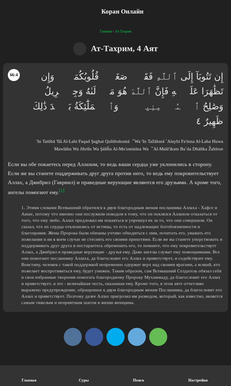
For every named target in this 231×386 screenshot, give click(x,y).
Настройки (198, 380)
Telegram (137, 337)
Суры (84, 380)
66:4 (14, 75)
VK (73, 337)
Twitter (115, 337)
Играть (79, 48)
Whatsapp (158, 337)
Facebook (94, 337)
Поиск (138, 380)
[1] (61, 190)
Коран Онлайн (122, 11)
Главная (29, 380)
